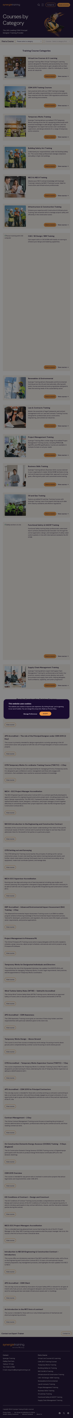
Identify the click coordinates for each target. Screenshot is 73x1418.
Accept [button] (45, 713)
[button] (30, 714)
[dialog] (36, 709)
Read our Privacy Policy (49, 709)
